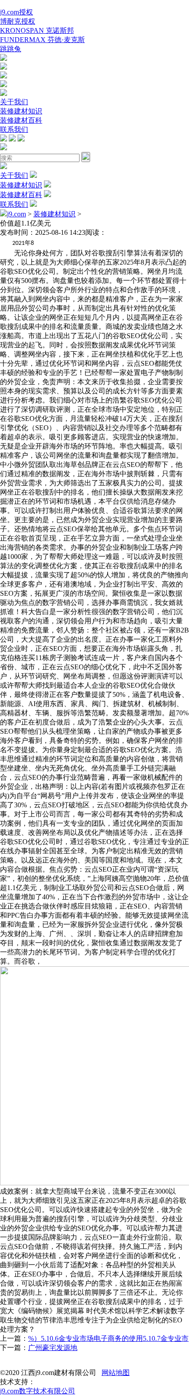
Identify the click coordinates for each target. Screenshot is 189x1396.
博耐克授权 (17, 21)
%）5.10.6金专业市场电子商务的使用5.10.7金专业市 (108, 1338)
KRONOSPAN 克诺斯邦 (37, 30)
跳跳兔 (10, 49)
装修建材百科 (21, 120)
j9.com (16, 214)
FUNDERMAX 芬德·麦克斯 (42, 39)
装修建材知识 (21, 111)
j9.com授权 (16, 12)
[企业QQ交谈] (3, 58)
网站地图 (116, 1372)
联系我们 (14, 129)
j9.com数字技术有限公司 (37, 1391)
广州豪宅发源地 (52, 1347)
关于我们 (14, 102)
